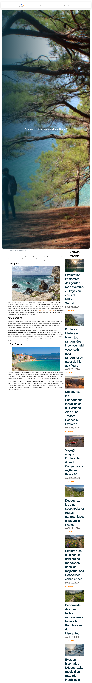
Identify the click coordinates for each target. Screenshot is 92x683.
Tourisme (44, 5)
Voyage (39, 5)
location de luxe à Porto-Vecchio (46, 310)
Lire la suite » (69, 310)
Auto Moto (69, 5)
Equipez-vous (51, 5)
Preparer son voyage (60, 5)
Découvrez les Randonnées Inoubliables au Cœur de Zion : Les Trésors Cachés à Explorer (73, 408)
